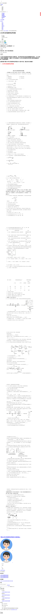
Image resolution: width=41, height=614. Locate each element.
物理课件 (3, 14)
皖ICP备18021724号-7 (14, 609)
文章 (2, 27)
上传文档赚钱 (2, 19)
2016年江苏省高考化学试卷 (4, 576)
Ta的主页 (1, 570)
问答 (2, 28)
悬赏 (2, 26)
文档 (2, 24)
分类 (2, 23)
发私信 (4, 570)
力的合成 (3, 13)
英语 (2, 18)
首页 (2, 22)
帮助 (2, 29)
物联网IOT (3, 15)
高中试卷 (6, 30)
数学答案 (3, 17)
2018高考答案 (4, 16)
